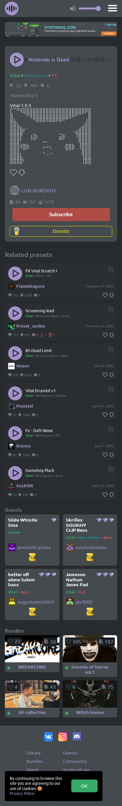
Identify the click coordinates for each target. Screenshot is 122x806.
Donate (61, 231)
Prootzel (24, 406)
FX (54, 75)
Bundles (34, 761)
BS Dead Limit (38, 350)
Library (33, 752)
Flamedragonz (30, 286)
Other (40, 276)
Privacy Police (22, 793)
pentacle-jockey (34, 547)
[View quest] (32, 557)
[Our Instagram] (62, 737)
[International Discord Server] (76, 737)
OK (84, 786)
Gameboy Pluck (39, 470)
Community (75, 761)
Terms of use (76, 769)
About (32, 769)
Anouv (22, 365)
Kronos (23, 445)
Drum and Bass (47, 316)
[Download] (111, 295)
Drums (61, 395)
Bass (65, 356)
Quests (70, 752)
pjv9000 (83, 602)
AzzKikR (24, 485)
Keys (59, 475)
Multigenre (35, 75)
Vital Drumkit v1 (40, 390)
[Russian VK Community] (48, 737)
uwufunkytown (90, 547)
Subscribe (61, 214)
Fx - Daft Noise (39, 430)
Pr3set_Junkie (30, 326)
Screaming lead (39, 310)
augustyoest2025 (36, 602)
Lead (65, 316)
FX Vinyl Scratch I (41, 270)
